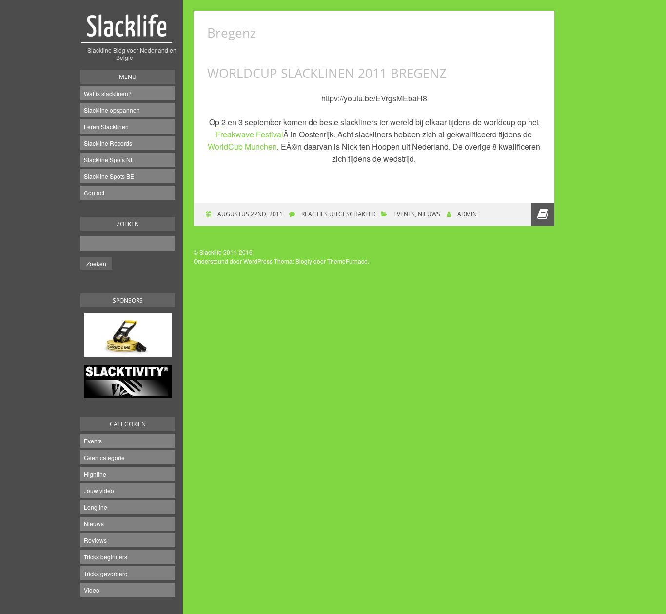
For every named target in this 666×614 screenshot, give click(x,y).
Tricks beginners (105, 557)
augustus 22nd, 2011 (249, 214)
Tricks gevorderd (106, 573)
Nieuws (94, 523)
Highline (95, 474)
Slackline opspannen (112, 110)
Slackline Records (108, 143)
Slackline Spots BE (109, 176)
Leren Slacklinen (106, 126)
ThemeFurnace (347, 261)
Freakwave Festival (249, 134)
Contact (94, 193)
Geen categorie (104, 457)
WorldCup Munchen (242, 146)
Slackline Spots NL (109, 159)
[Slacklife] (128, 34)
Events (93, 441)
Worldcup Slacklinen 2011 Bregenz (327, 73)
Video (91, 590)
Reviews (95, 540)
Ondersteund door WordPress (233, 261)
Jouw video (99, 490)
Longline (95, 507)
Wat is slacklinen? (108, 93)
